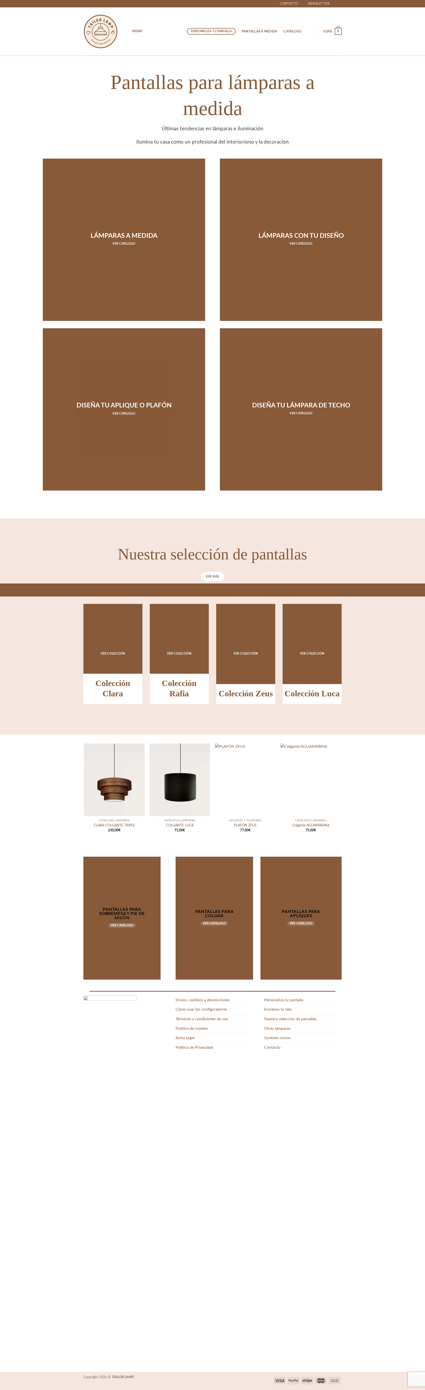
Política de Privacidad (194, 1047)
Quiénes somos (277, 1038)
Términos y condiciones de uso (202, 1019)
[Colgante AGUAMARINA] (310, 780)
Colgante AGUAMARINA (310, 825)
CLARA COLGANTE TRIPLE (114, 825)
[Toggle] (336, 1028)
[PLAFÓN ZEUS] (245, 780)
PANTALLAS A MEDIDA (259, 31)
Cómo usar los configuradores (201, 1009)
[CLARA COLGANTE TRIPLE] (114, 780)
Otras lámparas (277, 1029)
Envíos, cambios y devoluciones (203, 1000)
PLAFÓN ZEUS (245, 825)
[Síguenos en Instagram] (334, 3)
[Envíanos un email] (339, 3)
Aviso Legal (185, 1038)
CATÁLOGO (293, 31)
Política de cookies (192, 1029)
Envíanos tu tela (278, 1009)
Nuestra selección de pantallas (290, 1019)
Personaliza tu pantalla (283, 1000)
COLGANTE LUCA (180, 825)
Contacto (289, 3)
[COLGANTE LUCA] (180, 780)
